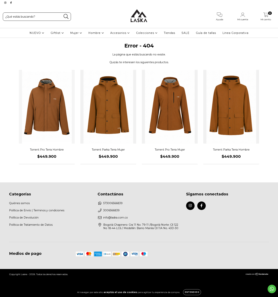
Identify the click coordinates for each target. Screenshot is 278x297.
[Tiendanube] (257, 274)
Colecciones (145, 33)
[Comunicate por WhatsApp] (272, 289)
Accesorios (118, 33)
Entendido (192, 292)
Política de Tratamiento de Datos (31, 224)
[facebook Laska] (11, 2)
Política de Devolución (24, 217)
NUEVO (36, 33)
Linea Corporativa (235, 33)
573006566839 (113, 203)
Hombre (95, 33)
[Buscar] (66, 16)
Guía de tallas (206, 33)
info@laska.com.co (115, 217)
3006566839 (111, 210)
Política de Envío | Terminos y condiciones (36, 210)
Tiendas (169, 33)
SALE (185, 33)
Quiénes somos (19, 203)
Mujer (75, 33)
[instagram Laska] (6, 2)
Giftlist (56, 33)
